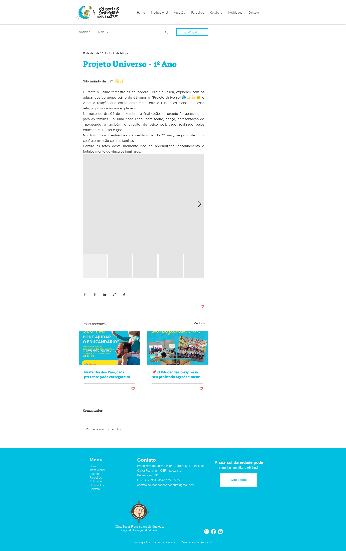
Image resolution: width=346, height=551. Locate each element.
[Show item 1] (95, 266)
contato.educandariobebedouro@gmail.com (166, 485)
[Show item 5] (196, 266)
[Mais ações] (201, 53)
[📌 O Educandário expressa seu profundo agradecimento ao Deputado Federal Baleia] (177, 348)
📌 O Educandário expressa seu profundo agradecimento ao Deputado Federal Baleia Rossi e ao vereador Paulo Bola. (177, 374)
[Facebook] (213, 531)
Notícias (84, 32)
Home (94, 466)
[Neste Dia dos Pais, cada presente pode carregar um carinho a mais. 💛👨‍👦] (109, 348)
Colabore (96, 481)
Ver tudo (199, 323)
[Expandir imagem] (143, 204)
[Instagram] (206, 531)
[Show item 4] (171, 266)
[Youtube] (220, 531)
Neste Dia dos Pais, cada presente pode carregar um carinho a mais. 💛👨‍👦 (107, 374)
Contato (95, 489)
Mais (101, 32)
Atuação (95, 474)
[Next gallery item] (199, 204)
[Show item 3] (145, 266)
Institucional (97, 470)
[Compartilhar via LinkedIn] (104, 294)
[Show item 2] (120, 266)
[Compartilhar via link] (114, 294)
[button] (166, 32)
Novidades (97, 485)
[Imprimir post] (124, 294)
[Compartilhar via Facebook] (85, 294)
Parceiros (96, 477)
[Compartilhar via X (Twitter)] (95, 294)
